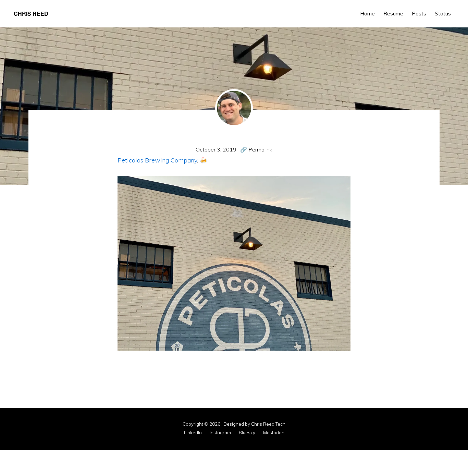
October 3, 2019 (216, 149)
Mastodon (273, 432)
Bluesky (247, 432)
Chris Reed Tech (268, 424)
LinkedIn (193, 432)
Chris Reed (31, 13)
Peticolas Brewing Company (157, 160)
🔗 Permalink (256, 149)
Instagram (220, 432)
